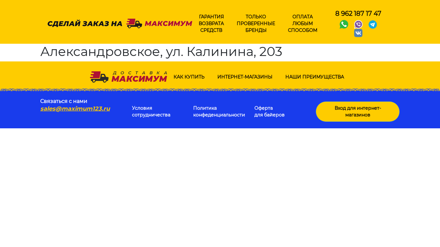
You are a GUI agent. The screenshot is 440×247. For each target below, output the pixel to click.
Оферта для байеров (269, 111)
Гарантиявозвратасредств (211, 23)
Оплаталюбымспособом (302, 23)
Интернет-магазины (245, 77)
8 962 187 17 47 (358, 13)
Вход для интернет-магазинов (358, 111)
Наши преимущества (314, 77)
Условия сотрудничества (151, 111)
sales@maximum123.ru (75, 108)
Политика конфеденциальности (219, 111)
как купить (189, 77)
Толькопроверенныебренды (256, 23)
